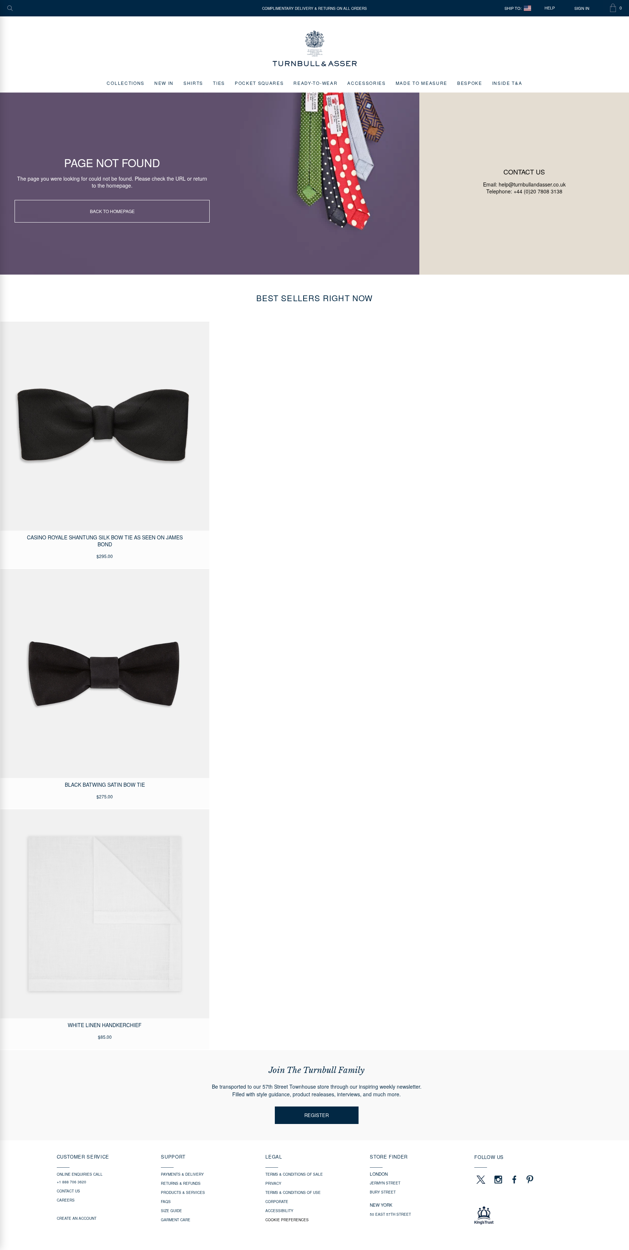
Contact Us (68, 1191)
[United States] (527, 8)
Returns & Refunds (181, 1183)
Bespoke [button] (469, 83)
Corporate (276, 1201)
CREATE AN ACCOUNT (76, 1218)
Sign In (581, 8)
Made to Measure (421, 83)
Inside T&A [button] (507, 83)
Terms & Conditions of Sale (294, 1174)
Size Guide (171, 1210)
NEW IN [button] (164, 83)
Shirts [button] (193, 83)
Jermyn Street (385, 1183)
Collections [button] (125, 83)
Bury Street (383, 1192)
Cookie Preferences (287, 1219)
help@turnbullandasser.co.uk (532, 184)
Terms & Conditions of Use (293, 1192)
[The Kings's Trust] (523, 1215)
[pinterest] (528, 1179)
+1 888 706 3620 (71, 1181)
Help (550, 8)
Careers (66, 1200)
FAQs (166, 1201)
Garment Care (175, 1219)
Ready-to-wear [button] (315, 83)
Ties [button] (219, 83)
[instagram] (498, 1179)
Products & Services (183, 1192)
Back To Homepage (112, 211)
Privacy (273, 1183)
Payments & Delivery (182, 1174)
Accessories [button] (366, 83)
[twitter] (480, 1179)
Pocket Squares (259, 83)
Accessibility (279, 1210)
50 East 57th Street (390, 1214)
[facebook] (514, 1179)
